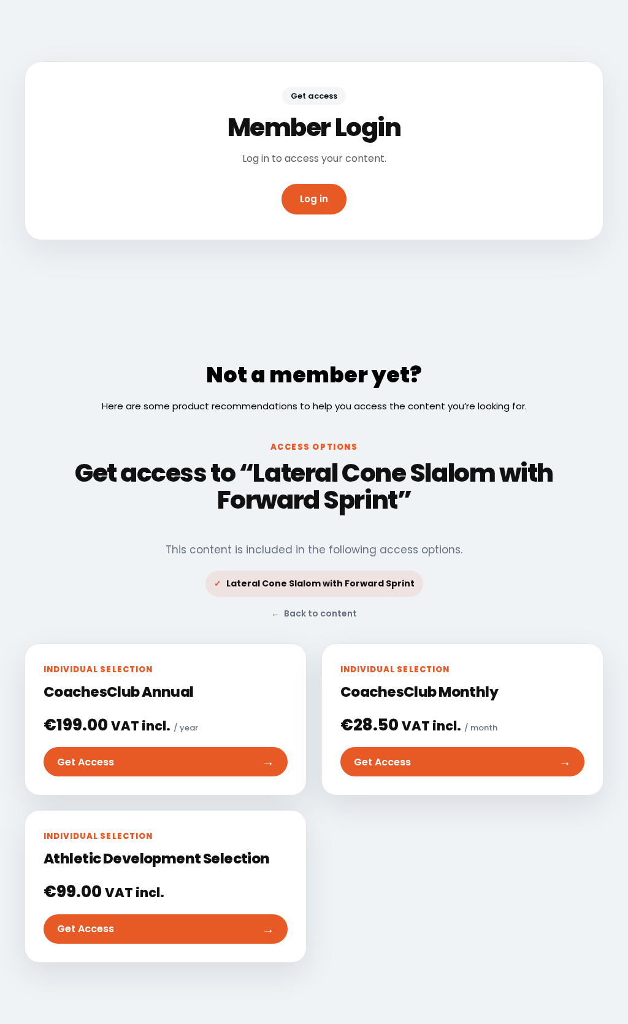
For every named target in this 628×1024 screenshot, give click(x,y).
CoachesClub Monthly (419, 692)
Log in (314, 198)
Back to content (314, 613)
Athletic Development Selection (157, 858)
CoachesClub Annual (119, 692)
